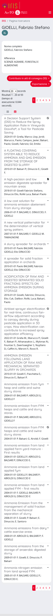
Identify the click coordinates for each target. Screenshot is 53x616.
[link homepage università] (16, 12)
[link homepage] (11, 5)
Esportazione (40, 84)
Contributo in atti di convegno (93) (28, 78)
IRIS (4, 20)
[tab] (7, 112)
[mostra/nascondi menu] (50, 12)
